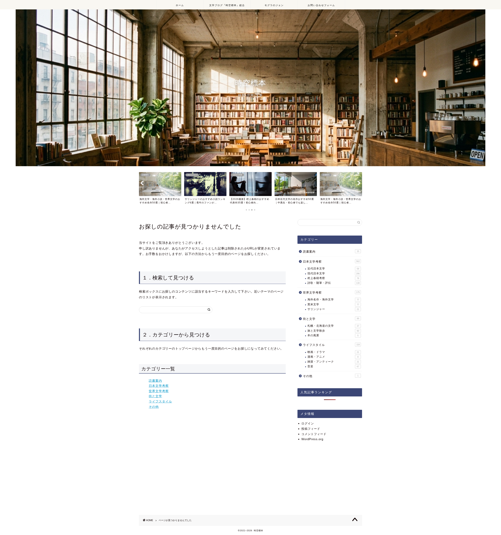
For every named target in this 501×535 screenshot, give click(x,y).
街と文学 (155, 396)
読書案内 (155, 380)
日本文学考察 (159, 385)
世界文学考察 (159, 391)
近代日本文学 (333, 268)
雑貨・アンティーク (333, 361)
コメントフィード (313, 434)
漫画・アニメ (333, 356)
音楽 (333, 366)
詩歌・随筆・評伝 (333, 282)
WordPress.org (312, 439)
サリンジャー (333, 309)
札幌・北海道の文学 (333, 325)
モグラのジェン (274, 5)
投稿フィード (310, 428)
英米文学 (333, 304)
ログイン (307, 423)
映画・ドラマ (333, 352)
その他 (154, 406)
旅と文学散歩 (333, 330)
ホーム (180, 5)
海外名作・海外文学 (333, 299)
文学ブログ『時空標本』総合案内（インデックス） (227, 6)
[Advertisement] (329, 475)
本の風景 (333, 335)
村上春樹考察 (333, 278)
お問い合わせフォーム (321, 5)
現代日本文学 (333, 273)
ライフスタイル (160, 401)
